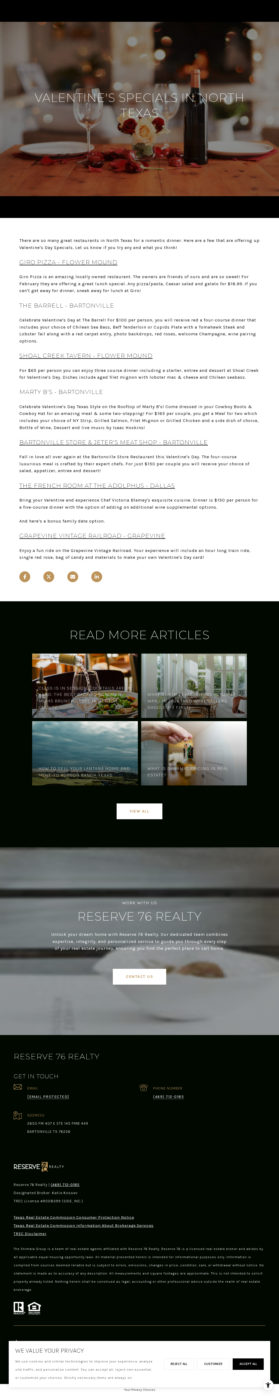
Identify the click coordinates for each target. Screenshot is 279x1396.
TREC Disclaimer (30, 1233)
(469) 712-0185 (168, 1096)
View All (139, 811)
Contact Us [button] (139, 976)
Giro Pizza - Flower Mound (68, 262)
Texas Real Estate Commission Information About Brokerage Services (84, 1225)
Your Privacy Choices (139, 1390)
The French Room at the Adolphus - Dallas (97, 485)
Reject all (179, 1364)
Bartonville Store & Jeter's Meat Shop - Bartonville (113, 442)
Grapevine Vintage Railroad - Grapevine (92, 535)
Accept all (248, 1364)
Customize (213, 1364)
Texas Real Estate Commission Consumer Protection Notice (74, 1217)
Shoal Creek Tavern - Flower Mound (86, 355)
